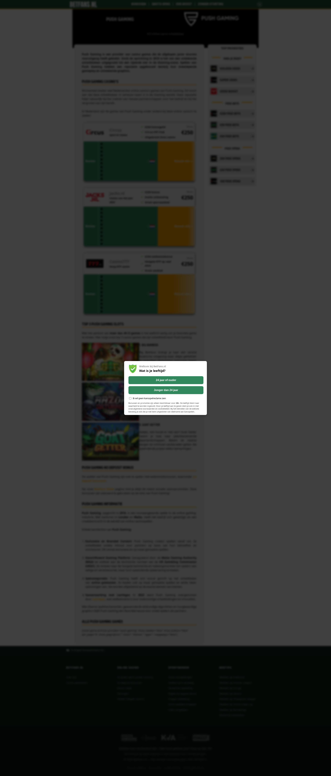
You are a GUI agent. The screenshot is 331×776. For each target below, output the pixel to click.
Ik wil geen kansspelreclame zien (149, 398)
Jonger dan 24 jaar (166, 390)
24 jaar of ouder (166, 380)
